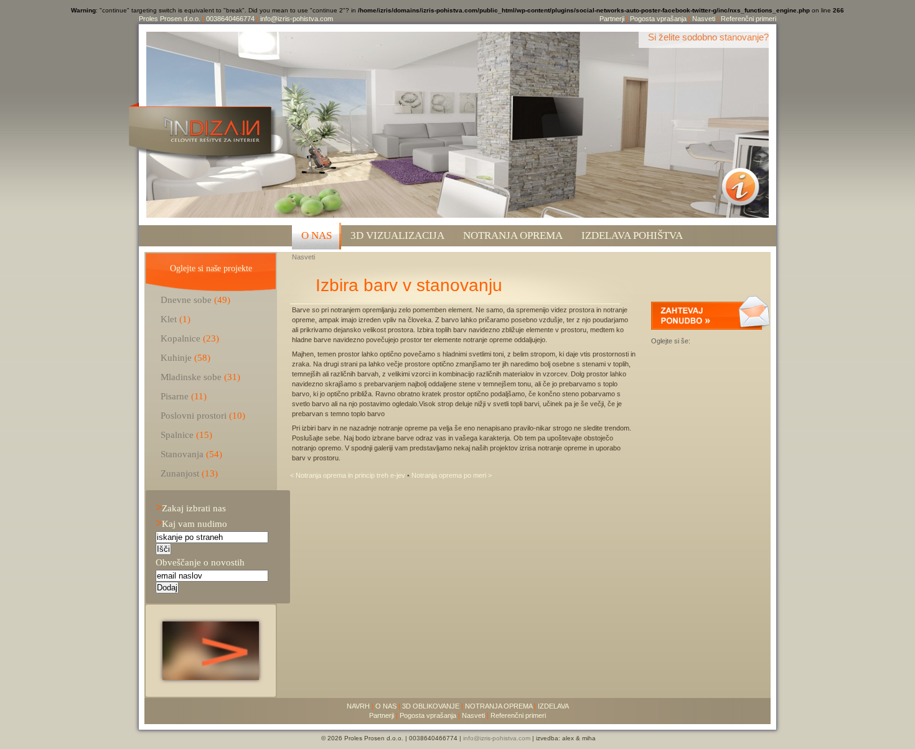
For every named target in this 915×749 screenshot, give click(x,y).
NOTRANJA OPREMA (498, 706)
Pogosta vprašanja (658, 18)
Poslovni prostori (194, 415)
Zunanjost (180, 473)
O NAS (316, 235)
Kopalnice (180, 338)
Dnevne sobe (186, 299)
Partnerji (611, 18)
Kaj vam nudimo (191, 523)
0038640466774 (230, 18)
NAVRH (358, 706)
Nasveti (703, 18)
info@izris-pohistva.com (296, 18)
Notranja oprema (513, 235)
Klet (169, 319)
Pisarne (175, 396)
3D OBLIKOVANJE (430, 706)
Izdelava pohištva (632, 235)
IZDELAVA (553, 706)
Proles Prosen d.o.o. (169, 18)
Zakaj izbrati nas (191, 508)
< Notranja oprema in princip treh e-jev (348, 475)
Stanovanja (182, 454)
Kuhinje (176, 357)
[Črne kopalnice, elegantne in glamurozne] (210, 676)
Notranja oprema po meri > (451, 475)
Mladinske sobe (191, 376)
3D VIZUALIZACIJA (397, 235)
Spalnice (177, 434)
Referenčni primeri (748, 18)
